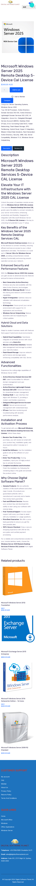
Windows (4, 823)
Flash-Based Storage (17, 126)
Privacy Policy (6, 791)
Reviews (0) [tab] (18, 148)
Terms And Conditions (9, 798)
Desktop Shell (24, 121)
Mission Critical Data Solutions (11, 132)
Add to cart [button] (18, 583)
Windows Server (7, 830)
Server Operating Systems (18, 104)
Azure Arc (13, 118)
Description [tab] (6, 148)
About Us (4, 787)
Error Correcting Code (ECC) (17, 124)
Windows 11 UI (16, 137)
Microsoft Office (6, 820)
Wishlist (3, 784)
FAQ (2, 780)
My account (5, 777)
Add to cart (16, 90)
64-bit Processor (11, 110)
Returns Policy (6, 795)
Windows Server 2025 (9, 107)
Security (16, 135)
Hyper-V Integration (27, 129)
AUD (24, 7)
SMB (21, 135)
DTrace (3, 124)
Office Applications (7, 827)
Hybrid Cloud (14, 129)
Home (3, 816)
